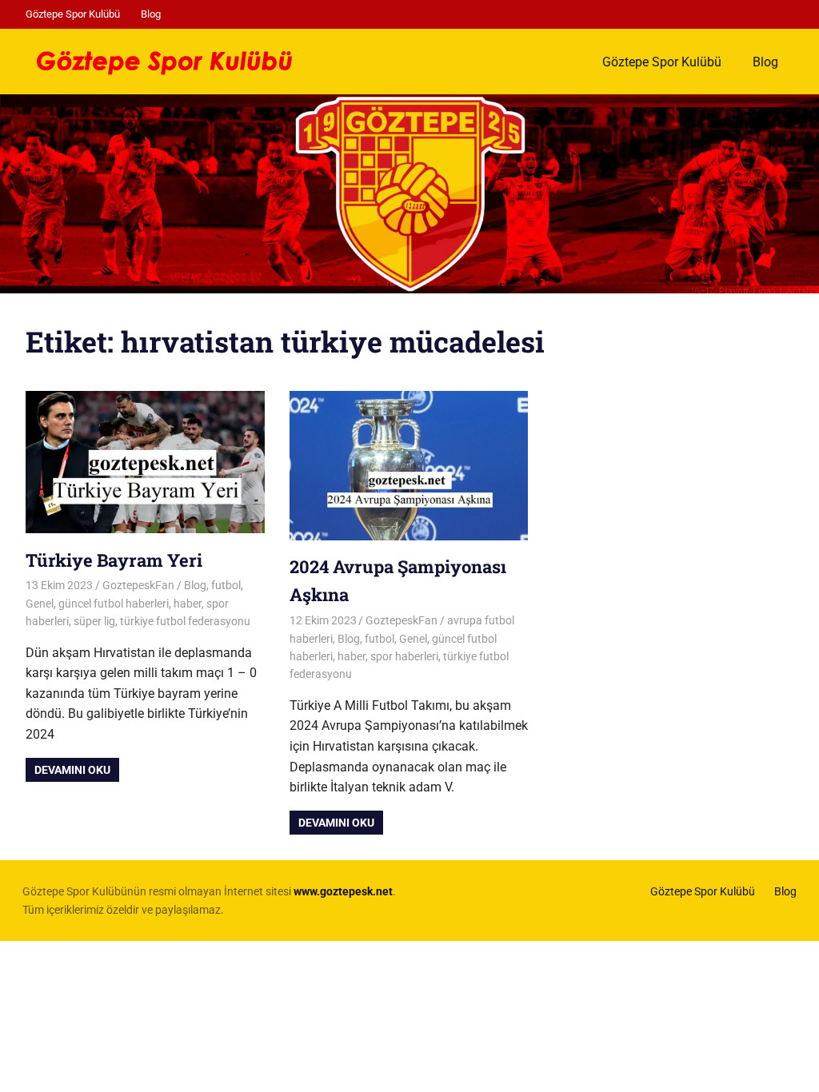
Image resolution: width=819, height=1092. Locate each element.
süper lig (94, 621)
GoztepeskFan (138, 585)
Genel (40, 603)
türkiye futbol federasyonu (185, 621)
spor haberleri (404, 656)
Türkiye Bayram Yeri (114, 560)
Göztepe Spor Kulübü (73, 14)
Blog (151, 14)
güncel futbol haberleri (113, 603)
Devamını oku (72, 769)
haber (188, 603)
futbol (226, 585)
